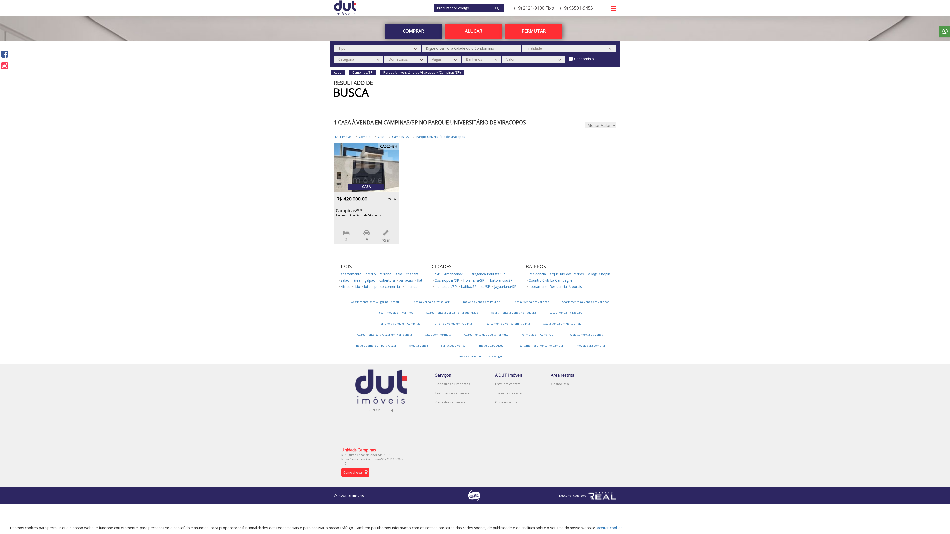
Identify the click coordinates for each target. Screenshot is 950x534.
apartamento (351, 274)
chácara (412, 274)
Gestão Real (560, 384)
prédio (371, 274)
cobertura (387, 280)
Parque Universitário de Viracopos (440, 137)
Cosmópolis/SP (447, 280)
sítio (357, 286)
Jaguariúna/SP (505, 286)
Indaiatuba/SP (446, 286)
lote (367, 286)
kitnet (345, 286)
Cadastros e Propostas (452, 384)
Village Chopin (599, 274)
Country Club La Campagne (550, 280)
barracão (406, 280)
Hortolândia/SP (500, 280)
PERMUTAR (534, 31)
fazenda (410, 286)
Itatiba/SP (468, 286)
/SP (437, 274)
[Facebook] (4, 54)
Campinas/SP (401, 137)
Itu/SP (485, 286)
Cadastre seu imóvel (450, 402)
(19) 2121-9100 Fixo (534, 8)
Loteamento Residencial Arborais (555, 286)
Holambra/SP (473, 280)
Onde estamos (506, 402)
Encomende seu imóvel (452, 393)
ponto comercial (387, 286)
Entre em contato (508, 384)
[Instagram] (4, 65)
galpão (369, 280)
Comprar (365, 137)
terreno (386, 274)
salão (345, 280)
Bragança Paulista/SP (488, 274)
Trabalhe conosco (508, 393)
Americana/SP (455, 274)
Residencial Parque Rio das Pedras (556, 274)
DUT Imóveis (344, 137)
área (356, 280)
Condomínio (584, 59)
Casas (382, 137)
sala (399, 274)
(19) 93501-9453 (576, 8)
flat (419, 280)
